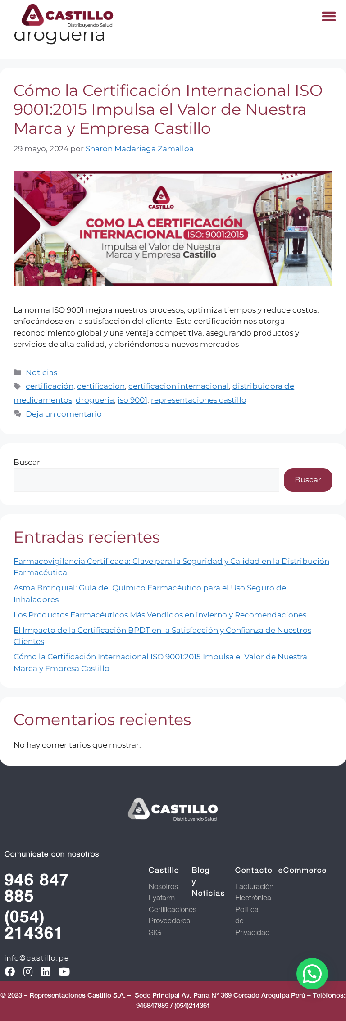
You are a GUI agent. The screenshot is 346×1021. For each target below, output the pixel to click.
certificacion (101, 385)
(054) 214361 (34, 924)
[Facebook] (10, 972)
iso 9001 (132, 399)
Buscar (27, 462)
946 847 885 (37, 887)
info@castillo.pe (37, 957)
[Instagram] (28, 972)
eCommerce (302, 870)
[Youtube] (64, 972)
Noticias (41, 372)
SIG (155, 932)
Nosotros (163, 886)
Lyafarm (162, 897)
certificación (49, 385)
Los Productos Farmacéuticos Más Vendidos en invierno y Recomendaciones (160, 614)
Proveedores (169, 920)
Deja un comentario (64, 413)
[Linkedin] (46, 972)
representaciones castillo (198, 399)
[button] (328, 16)
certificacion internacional (178, 385)
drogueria (95, 399)
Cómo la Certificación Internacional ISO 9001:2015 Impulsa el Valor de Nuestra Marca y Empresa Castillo (168, 109)
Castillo (164, 870)
